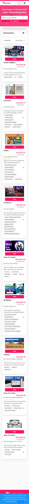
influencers (7, 127)
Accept (21, 501)
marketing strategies (10, 324)
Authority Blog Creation (10, 222)
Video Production (9, 172)
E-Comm (7, 271)
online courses (15, 405)
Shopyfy (15, 274)
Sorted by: (7, 40)
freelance (7, 367)
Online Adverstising (9, 169)
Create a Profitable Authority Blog (13, 217)
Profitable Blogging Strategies (12, 233)
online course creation (10, 410)
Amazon (7, 276)
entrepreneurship (9, 317)
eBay (21, 274)
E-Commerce (15, 271)
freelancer (14, 367)
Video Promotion (9, 179)
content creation (9, 117)
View (14, 59)
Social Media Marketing (10, 174)
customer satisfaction (10, 328)
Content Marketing (9, 176)
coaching (7, 449)
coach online (8, 454)
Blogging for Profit (9, 224)
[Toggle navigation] (25, 3)
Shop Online (7, 274)
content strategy (9, 115)
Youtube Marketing (9, 167)
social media (8, 124)
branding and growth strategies (12, 331)
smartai (20, 77)
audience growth (9, 120)
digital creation (8, 77)
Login (19, 3)
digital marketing (18, 124)
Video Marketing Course (10, 165)
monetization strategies (10, 122)
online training (17, 408)
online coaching (16, 449)
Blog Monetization (9, 226)
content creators (16, 127)
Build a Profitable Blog (10, 229)
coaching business (9, 452)
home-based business (10, 314)
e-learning (7, 405)
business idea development (11, 319)
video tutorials (8, 408)
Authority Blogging (9, 231)
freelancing (7, 369)
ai (15, 77)
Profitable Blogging (9, 219)
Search (15, 21)
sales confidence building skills (12, 326)
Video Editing (18, 179)
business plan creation (10, 321)
